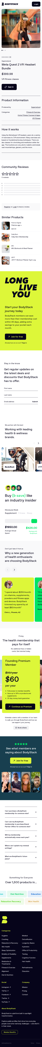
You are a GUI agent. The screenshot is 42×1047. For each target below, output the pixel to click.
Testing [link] (25, 954)
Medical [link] (25, 935)
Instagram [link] (5, 987)
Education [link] (25, 971)
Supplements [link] (6, 958)
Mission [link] (25, 987)
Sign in (24, 343)
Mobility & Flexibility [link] (9, 954)
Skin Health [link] (6, 947)
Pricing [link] (24, 991)
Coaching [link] (5, 939)
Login (15, 207)
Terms (32, 1043)
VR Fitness (36, 118)
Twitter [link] (4, 998)
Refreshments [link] (27, 967)
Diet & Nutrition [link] (7, 975)
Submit (35, 401)
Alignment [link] (5, 971)
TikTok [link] (4, 991)
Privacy (38, 1043)
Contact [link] (25, 994)
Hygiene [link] (5, 935)
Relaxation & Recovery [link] (10, 943)
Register (7, 207)
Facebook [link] (5, 994)
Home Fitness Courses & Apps (29, 115)
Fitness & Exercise (33, 112)
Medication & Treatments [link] (6, 962)
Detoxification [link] (27, 939)
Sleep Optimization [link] (8, 950)
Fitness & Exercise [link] (8, 967)
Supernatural (6, 61)
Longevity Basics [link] (28, 943)
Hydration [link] (25, 947)
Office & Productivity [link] (29, 950)
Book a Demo (22, 728)
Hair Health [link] (26, 961)
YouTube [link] (5, 1002)
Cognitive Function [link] (28, 958)
